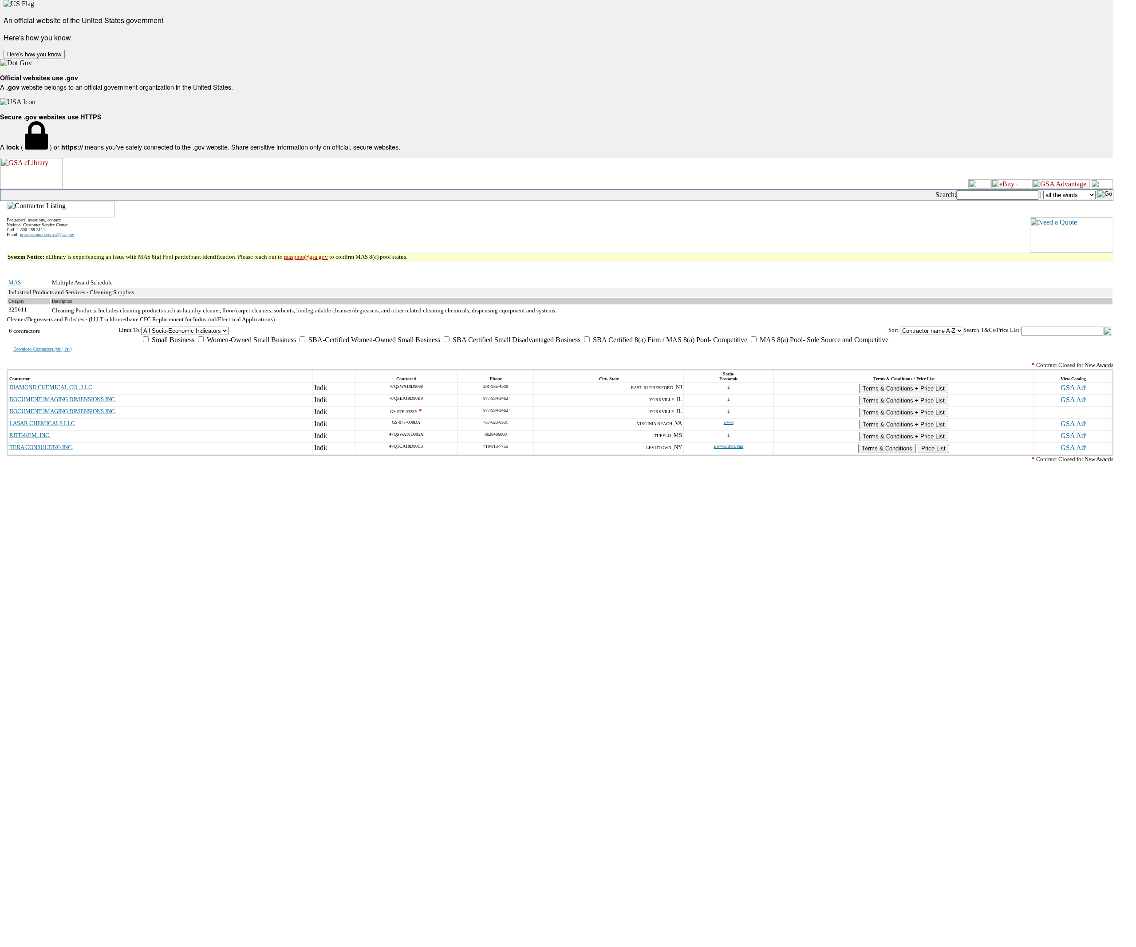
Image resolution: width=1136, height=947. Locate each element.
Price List (933, 448)
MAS (14, 282)
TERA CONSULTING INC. (41, 447)
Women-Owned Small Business (250, 339)
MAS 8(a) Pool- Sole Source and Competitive (823, 339)
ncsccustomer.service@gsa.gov (47, 234)
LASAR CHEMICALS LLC (42, 423)
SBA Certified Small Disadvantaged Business (515, 339)
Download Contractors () (42, 349)
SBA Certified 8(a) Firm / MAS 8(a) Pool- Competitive (669, 339)
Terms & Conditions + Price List (904, 388)
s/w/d (729, 422)
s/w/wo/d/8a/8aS (728, 446)
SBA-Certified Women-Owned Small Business (373, 339)
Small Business (172, 339)
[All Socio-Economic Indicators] (514, 331)
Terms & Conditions (887, 448)
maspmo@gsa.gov (306, 256)
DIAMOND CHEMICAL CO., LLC (50, 387)
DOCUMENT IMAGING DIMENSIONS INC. (62, 399)
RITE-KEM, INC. (30, 435)
